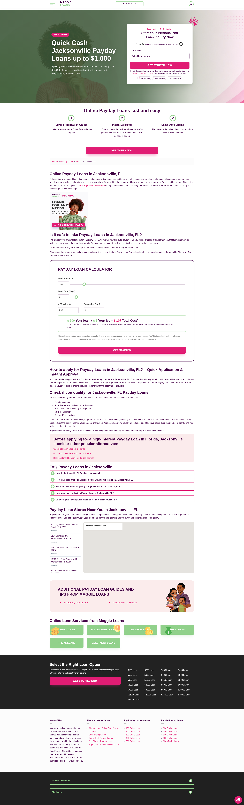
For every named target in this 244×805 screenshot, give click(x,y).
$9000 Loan (166, 690)
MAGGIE (65, 4)
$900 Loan (132, 680)
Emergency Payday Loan (76, 602)
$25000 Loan (167, 695)
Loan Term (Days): (67, 291)
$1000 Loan (149, 680)
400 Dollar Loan (133, 738)
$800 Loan (183, 675)
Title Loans (177, 629)
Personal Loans (140, 629)
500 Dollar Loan (133, 741)
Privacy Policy (138, 73)
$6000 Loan (183, 685)
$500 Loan (132, 675)
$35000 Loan (134, 700)
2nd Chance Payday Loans (101, 741)
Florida (79, 161)
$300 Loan (166, 670)
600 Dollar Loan (170, 728)
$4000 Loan (149, 685)
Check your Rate (130, 4)
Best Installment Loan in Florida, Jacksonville (73, 458)
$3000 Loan (133, 685)
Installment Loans (103, 629)
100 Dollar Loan (133, 728)
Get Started (122, 350)
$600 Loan (149, 675)
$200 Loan (149, 670)
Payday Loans (66, 161)
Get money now (122, 150)
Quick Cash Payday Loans (101, 738)
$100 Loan (132, 670)
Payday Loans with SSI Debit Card (104, 744)
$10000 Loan (184, 690)
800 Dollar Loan (170, 735)
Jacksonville (90, 161)
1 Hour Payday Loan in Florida (91, 185)
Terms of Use (148, 73)
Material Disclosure (61, 781)
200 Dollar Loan (133, 731)
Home (55, 161)
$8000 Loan (149, 690)
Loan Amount (136, 50)
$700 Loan (166, 675)
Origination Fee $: (92, 304)
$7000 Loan (133, 690)
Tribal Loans (66, 643)
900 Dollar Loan (170, 738)
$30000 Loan (184, 695)
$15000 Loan (134, 695)
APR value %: (64, 304)
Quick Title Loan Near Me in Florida (69, 449)
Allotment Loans (103, 643)
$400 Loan (183, 670)
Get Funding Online (97, 735)
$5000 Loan (166, 685)
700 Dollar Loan (170, 731)
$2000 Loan (183, 680)
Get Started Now (85, 680)
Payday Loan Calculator (125, 602)
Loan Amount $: (65, 278)
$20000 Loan (150, 695)
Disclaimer (57, 792)
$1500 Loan (166, 680)
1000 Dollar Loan (171, 741)
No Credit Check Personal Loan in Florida (72, 453)
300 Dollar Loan (133, 735)
